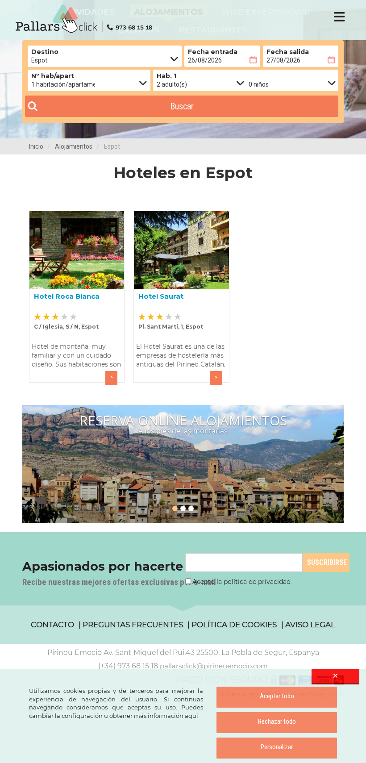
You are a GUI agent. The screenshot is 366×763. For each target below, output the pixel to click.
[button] (35, 247)
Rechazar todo (277, 721)
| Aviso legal (308, 624)
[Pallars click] (87, 18)
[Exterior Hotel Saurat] (181, 250)
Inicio (36, 146)
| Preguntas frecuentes (131, 624)
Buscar (182, 106)
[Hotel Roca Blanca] (76, 250)
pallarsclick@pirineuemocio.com (214, 666)
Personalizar (277, 747)
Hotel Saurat (160, 296)
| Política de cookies (232, 624)
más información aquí (166, 715)
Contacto (52, 624)
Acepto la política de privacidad (241, 582)
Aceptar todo (277, 696)
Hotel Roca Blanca (67, 296)
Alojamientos (73, 146)
